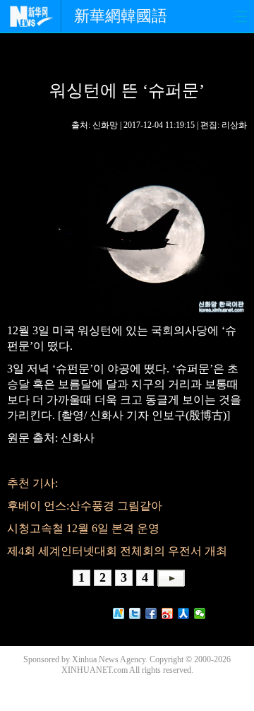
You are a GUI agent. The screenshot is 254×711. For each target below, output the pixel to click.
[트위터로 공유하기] (135, 613)
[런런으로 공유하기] (184, 613)
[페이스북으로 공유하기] (151, 613)
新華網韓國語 (120, 16)
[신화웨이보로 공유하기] (119, 613)
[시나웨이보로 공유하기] (168, 613)
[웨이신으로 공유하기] (200, 613)
